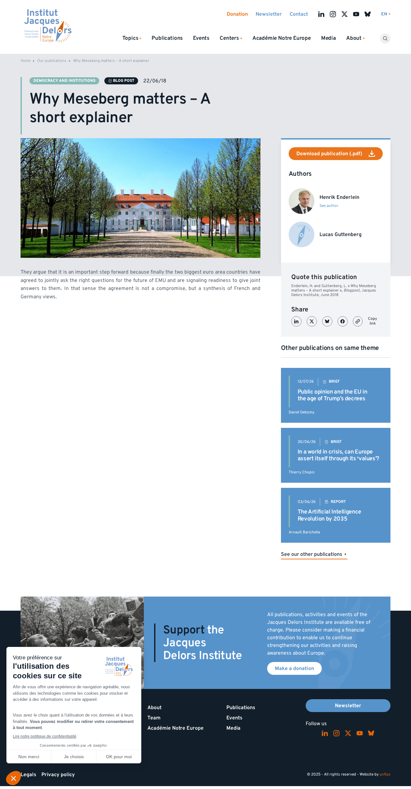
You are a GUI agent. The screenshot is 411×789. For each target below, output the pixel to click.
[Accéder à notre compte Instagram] (333, 14)
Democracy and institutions (64, 80)
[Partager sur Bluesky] (327, 321)
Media (328, 38)
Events (201, 38)
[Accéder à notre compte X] (344, 14)
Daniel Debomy (301, 412)
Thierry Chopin (302, 472)
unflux (385, 774)
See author (328, 206)
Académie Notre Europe (281, 38)
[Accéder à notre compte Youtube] (356, 14)
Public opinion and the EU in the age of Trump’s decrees (332, 395)
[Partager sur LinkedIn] (296, 321)
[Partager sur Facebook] (342, 321)
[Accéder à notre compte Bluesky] (367, 14)
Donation (237, 14)
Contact (299, 14)
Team (154, 717)
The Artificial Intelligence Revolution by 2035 (329, 515)
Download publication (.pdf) (329, 153)
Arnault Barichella (304, 532)
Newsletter (269, 14)
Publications (167, 38)
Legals (28, 774)
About (154, 707)
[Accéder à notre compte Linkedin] (321, 14)
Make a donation (294, 668)
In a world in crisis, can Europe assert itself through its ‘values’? (338, 455)
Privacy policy (58, 774)
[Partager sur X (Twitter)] (312, 321)
